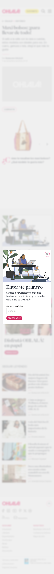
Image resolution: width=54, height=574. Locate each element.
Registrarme (14, 318)
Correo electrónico (14, 306)
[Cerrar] (47, 254)
